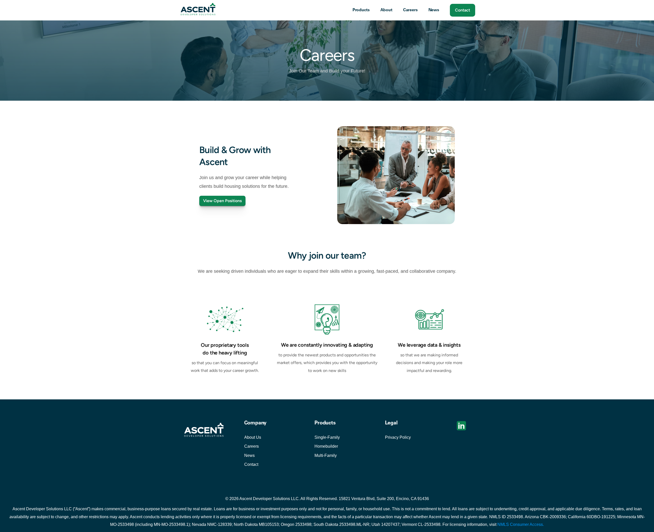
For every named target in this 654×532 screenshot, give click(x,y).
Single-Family (327, 437)
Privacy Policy (398, 437)
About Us (252, 437)
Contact (251, 464)
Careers (251, 446)
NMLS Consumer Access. (520, 524)
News (249, 455)
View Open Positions (222, 200)
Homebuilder (326, 446)
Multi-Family (325, 455)
